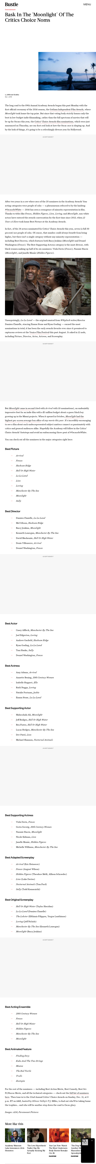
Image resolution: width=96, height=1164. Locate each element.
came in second (22, 408)
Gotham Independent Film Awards (67, 109)
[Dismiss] (92, 1140)
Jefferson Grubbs (13, 95)
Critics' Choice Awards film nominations (53, 121)
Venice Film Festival (39, 332)
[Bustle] (11, 4)
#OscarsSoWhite (13, 209)
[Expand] (84, 1140)
